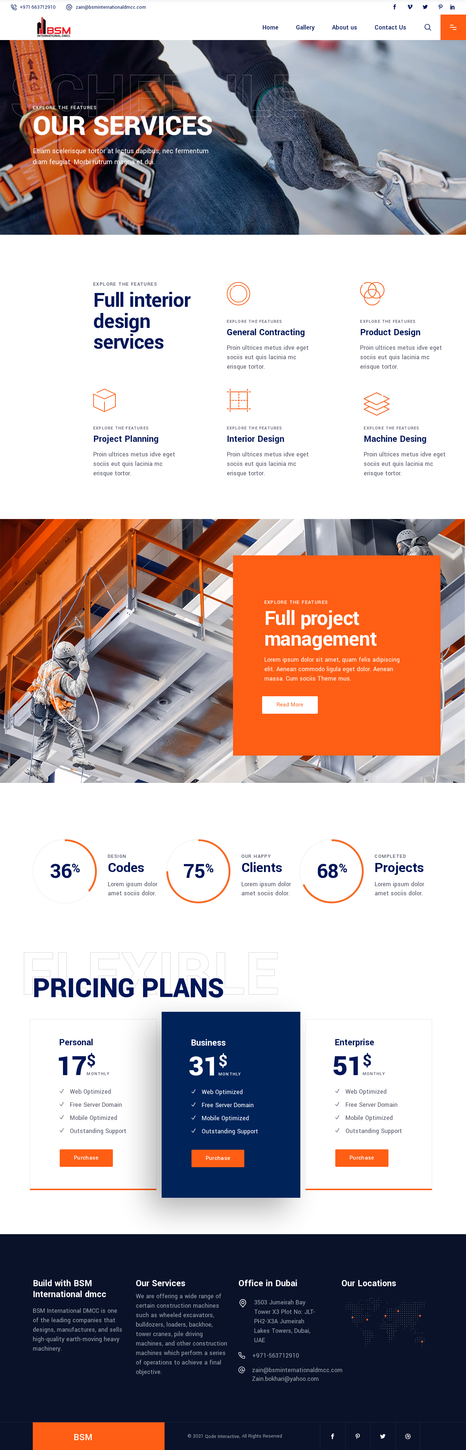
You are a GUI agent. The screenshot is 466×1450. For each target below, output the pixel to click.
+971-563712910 (38, 7)
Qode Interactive (222, 1436)
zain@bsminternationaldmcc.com (111, 7)
